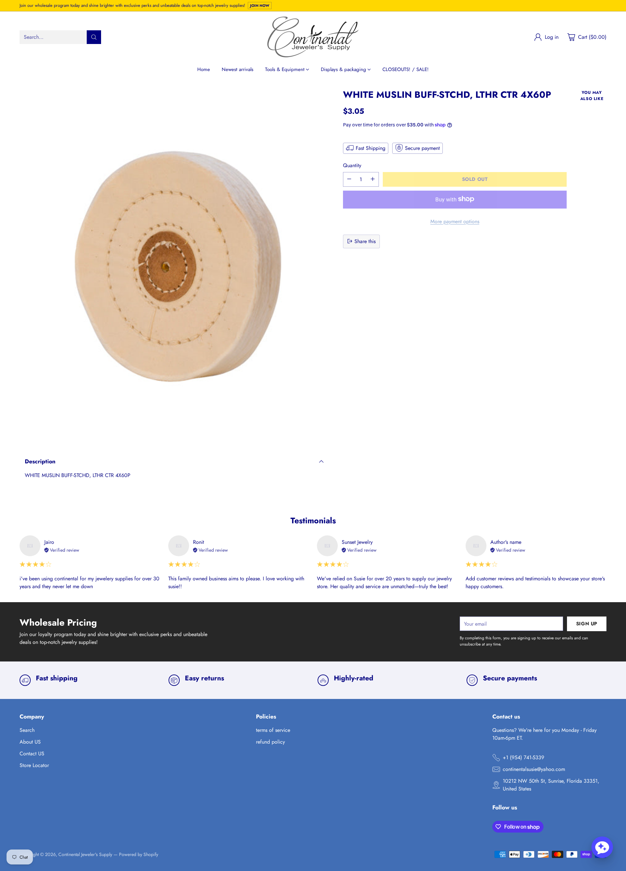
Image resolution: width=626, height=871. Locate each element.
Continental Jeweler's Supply (85, 854)
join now (259, 5)
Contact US (32, 753)
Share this (365, 241)
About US (30, 742)
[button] (602, 847)
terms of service (273, 730)
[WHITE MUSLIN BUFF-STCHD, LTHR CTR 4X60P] (174, 266)
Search (27, 730)
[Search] (94, 37)
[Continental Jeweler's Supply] (313, 37)
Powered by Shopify (138, 854)
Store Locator (34, 765)
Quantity (352, 165)
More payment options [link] (454, 221)
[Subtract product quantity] (349, 179)
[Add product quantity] (373, 179)
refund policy (270, 742)
